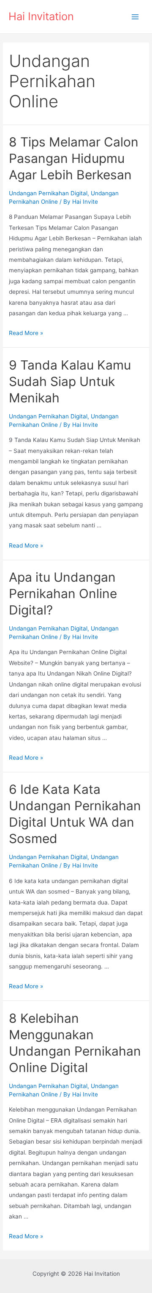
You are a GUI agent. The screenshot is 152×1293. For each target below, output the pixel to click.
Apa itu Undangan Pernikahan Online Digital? (63, 593)
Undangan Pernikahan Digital (48, 193)
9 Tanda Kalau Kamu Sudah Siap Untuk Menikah (70, 381)
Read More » (26, 333)
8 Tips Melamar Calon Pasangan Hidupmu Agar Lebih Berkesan (73, 158)
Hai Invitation (41, 16)
